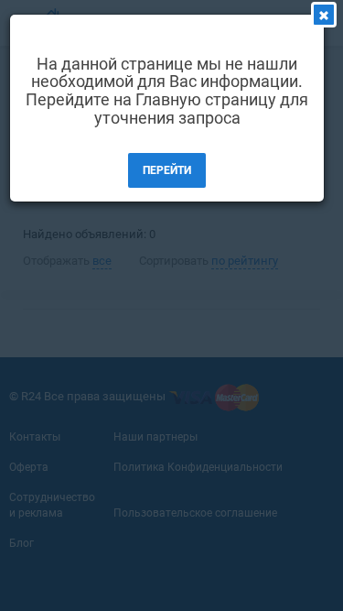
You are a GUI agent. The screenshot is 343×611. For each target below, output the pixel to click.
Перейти (167, 170)
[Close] (324, 14)
